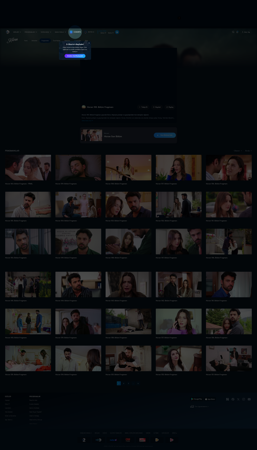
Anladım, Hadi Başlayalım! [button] (75, 56)
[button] (89, 43)
